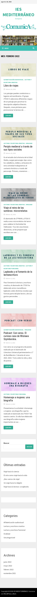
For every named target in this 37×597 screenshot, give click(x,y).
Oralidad (29, 143)
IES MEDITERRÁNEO (18, 11)
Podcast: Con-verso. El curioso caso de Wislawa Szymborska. (16, 336)
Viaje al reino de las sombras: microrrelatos (15, 209)
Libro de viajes (11, 85)
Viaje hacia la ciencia (11, 471)
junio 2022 (7, 562)
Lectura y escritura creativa (14, 143)
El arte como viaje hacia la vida (15, 475)
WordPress (8, 594)
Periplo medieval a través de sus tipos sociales (18, 148)
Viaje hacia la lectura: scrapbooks (16, 487)
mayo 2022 (8, 566)
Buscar (6, 443)
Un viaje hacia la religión (13, 483)
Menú (7, 48)
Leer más (8, 115)
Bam (14, 594)
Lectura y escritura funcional (15, 394)
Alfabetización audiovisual (13, 80)
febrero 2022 (8, 569)
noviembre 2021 (10, 573)
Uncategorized (9, 537)
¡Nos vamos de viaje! (12, 479)
